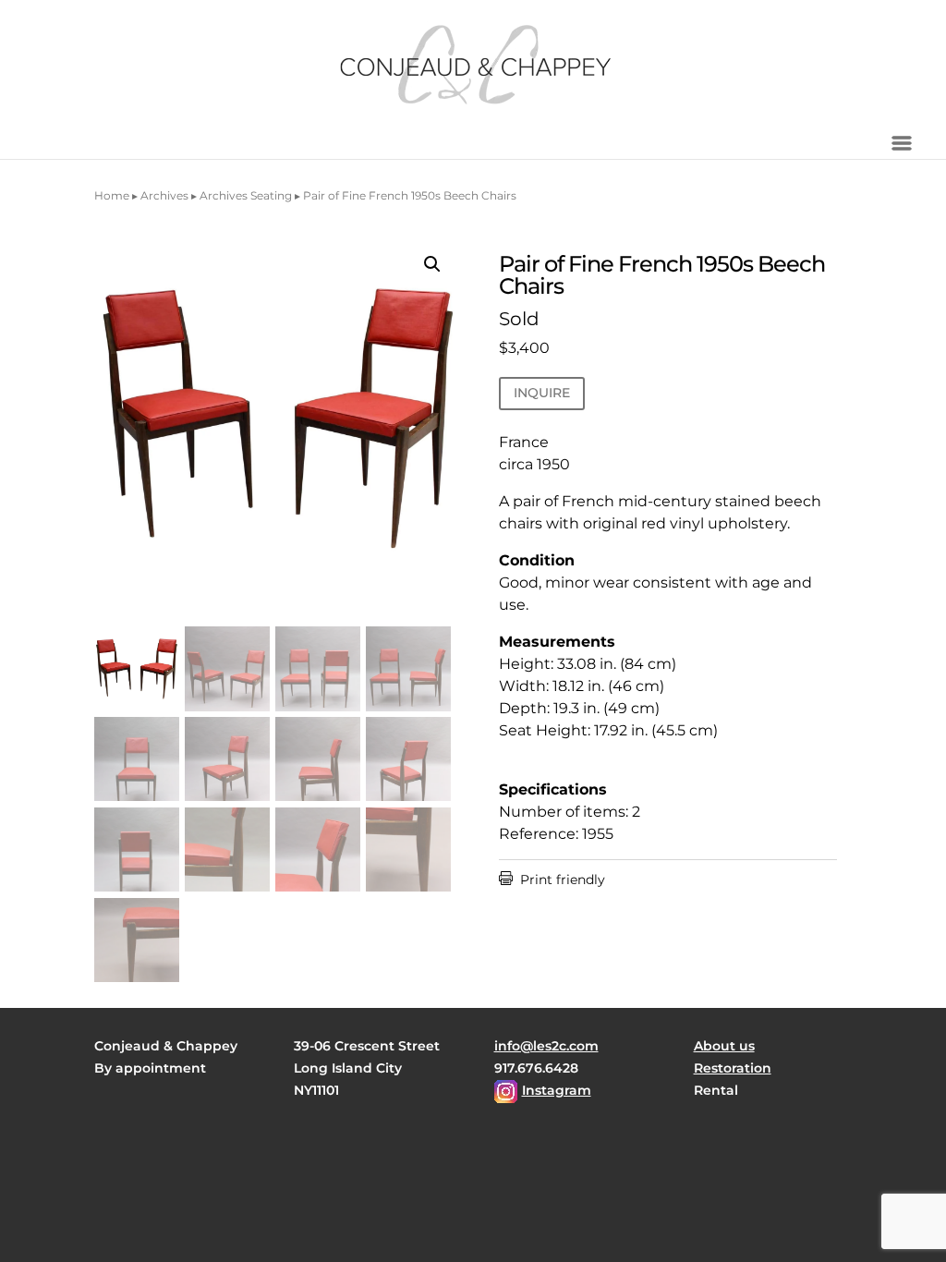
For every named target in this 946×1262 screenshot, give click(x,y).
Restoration (732, 1068)
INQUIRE (542, 392)
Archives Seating (246, 195)
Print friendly (552, 879)
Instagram (556, 1090)
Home (111, 195)
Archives (164, 195)
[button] (432, 264)
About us (724, 1046)
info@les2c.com (546, 1046)
